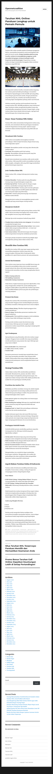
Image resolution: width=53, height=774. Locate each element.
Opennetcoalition (14, 8)
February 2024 (11, 638)
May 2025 (9, 609)
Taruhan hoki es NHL (13, 534)
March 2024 (10, 636)
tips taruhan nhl (31, 534)
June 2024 (9, 630)
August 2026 (10, 580)
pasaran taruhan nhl (33, 531)
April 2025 (9, 611)
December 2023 (11, 642)
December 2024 (11, 618)
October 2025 (10, 599)
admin (8, 529)
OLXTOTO (31, 762)
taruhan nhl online (23, 534)
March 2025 (10, 613)
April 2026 (9, 587)
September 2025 (11, 601)
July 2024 (9, 628)
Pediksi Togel (10, 662)
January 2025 (10, 616)
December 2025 (11, 595)
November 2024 (11, 620)
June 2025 (9, 607)
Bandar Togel (10, 658)
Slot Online (10, 664)
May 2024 (9, 632)
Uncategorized (11, 670)
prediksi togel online (11, 758)
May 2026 (9, 585)
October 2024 (10, 622)
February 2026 (11, 591)
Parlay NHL (26, 531)
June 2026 (9, 583)
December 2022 (11, 644)
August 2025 (10, 603)
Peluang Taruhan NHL (10, 532)
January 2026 (10, 593)
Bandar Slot (10, 656)
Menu (45, 9)
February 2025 (11, 614)
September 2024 (11, 624)
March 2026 (10, 589)
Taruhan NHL (23, 529)
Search (7, 680)
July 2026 (9, 582)
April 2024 (9, 634)
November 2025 (11, 597)
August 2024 (10, 626)
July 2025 (9, 605)
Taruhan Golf (10, 666)
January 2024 (10, 640)
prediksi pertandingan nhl (22, 532)
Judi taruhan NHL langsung (17, 531)
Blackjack (9, 660)
